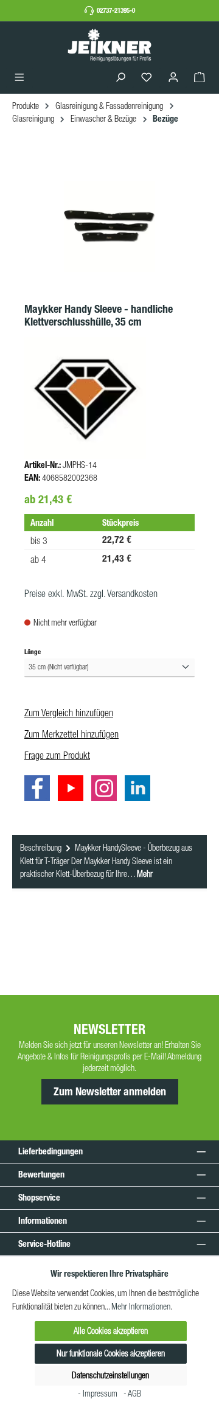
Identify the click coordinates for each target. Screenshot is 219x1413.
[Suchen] (120, 78)
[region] (109, 226)
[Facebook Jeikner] (40, 790)
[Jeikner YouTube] (73, 790)
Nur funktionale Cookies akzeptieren (111, 1353)
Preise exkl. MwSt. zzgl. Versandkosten (91, 593)
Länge (32, 651)
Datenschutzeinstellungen (110, 1375)
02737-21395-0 (116, 10)
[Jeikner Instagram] (107, 790)
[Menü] (19, 78)
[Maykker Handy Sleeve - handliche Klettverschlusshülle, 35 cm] (109, 226)
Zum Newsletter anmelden (110, 1091)
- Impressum (98, 1393)
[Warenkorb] (199, 78)
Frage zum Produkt (57, 755)
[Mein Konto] (173, 78)
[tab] (109, 861)
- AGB (132, 1393)
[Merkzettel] (146, 78)
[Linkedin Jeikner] (140, 790)
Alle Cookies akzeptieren (111, 1331)
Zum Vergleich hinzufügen (68, 712)
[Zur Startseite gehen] (109, 44)
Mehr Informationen (140, 1306)
